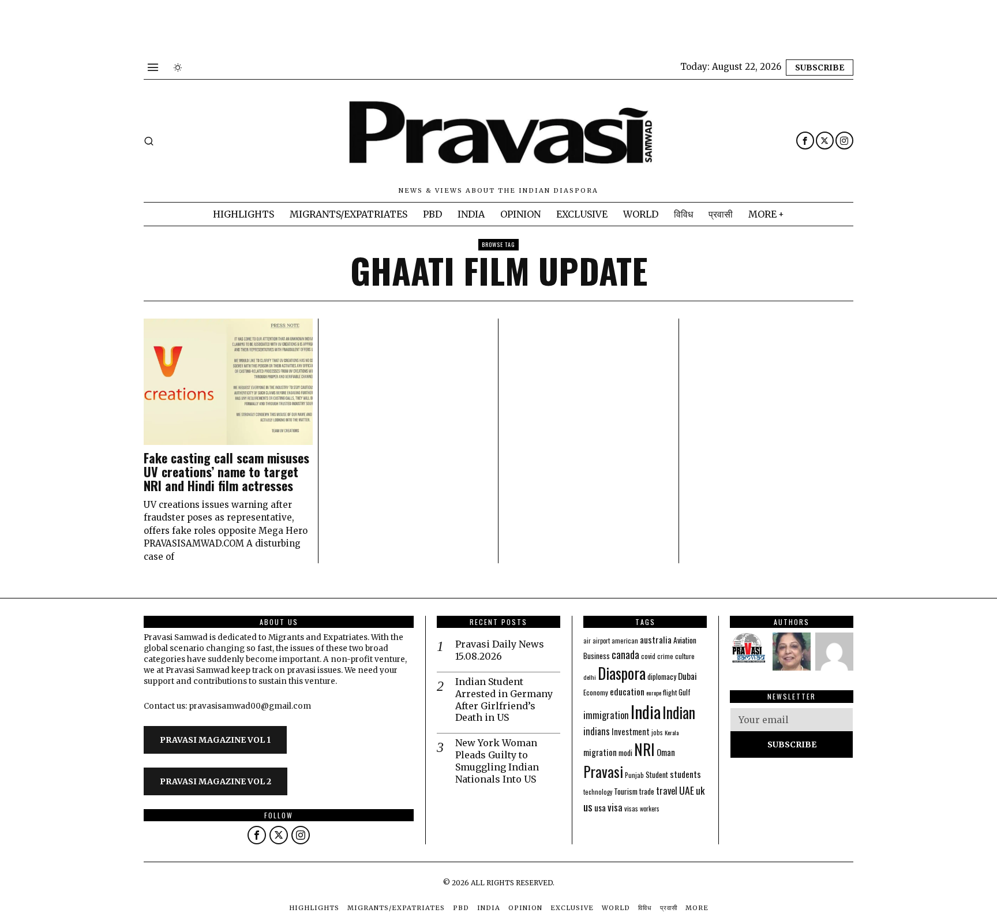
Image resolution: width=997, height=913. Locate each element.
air (587, 640)
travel (666, 790)
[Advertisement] (210, 26)
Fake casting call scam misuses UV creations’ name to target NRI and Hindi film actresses (226, 472)
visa (615, 807)
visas (631, 808)
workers (649, 808)
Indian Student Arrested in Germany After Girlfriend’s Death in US (504, 699)
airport (601, 640)
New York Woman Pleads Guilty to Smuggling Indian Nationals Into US (497, 760)
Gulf (685, 692)
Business (596, 655)
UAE (686, 790)
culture (685, 656)
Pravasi (603, 771)
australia (656, 639)
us (588, 806)
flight (670, 692)
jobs (657, 732)
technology (597, 791)
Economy (595, 692)
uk (700, 790)
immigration (606, 715)
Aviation (684, 640)
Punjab (634, 775)
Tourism (626, 791)
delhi (589, 677)
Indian (678, 712)
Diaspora (622, 672)
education (627, 691)
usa (600, 807)
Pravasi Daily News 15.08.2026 (499, 650)
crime (665, 656)
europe (653, 692)
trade (646, 791)
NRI (644, 749)
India (646, 711)
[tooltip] (805, 140)
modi (625, 752)
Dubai (687, 676)
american (625, 640)
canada (625, 654)
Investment (631, 731)
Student (657, 774)
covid (648, 656)
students (685, 774)
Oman (666, 752)
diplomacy (661, 676)
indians (596, 731)
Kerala (672, 732)
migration (600, 752)
